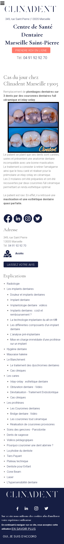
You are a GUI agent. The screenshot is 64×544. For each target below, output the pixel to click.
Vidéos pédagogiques (20, 440)
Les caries (13, 375)
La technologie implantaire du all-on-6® (33, 319)
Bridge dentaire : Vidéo (23, 413)
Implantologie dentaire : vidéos (28, 305)
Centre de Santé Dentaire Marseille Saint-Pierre (32, 34)
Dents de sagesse (17, 434)
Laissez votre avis (21, 264)
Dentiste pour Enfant (19, 466)
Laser (10, 477)
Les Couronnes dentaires (25, 408)
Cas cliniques (18, 370)
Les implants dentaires (20, 289)
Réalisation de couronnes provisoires (32, 424)
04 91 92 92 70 (35, 58)
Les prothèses (15, 402)
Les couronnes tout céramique (28, 419)
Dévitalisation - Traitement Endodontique (34, 392)
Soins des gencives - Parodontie (26, 429)
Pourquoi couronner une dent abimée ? (30, 445)
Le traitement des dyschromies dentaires (34, 365)
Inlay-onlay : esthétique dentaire (29, 381)
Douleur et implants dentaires (27, 294)
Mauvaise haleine (17, 354)
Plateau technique (17, 461)
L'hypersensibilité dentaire (22, 482)
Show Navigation (4, 4)
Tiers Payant (14, 456)
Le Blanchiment (16, 359)
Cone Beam (14, 471)
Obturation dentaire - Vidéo (26, 387)
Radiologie (13, 283)
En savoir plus (24, 528)
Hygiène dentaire (17, 349)
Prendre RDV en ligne (31, 50)
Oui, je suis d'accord (20, 536)
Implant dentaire (20, 300)
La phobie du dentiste (19, 450)
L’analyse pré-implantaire (25, 334)
